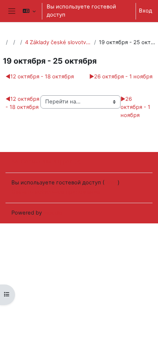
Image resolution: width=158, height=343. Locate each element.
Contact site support (47, 161)
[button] (29, 11)
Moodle (52, 212)
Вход (145, 10)
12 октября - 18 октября (40, 76)
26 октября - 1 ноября (120, 76)
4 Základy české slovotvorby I (58, 42)
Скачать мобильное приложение (55, 191)
